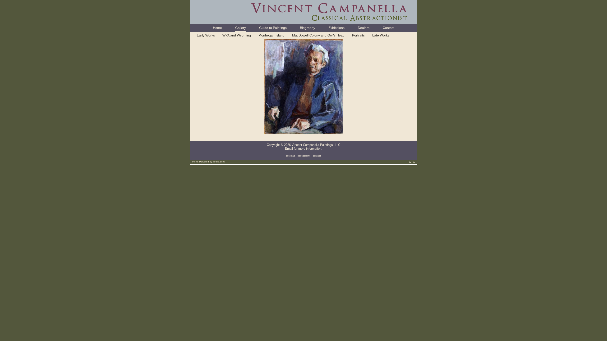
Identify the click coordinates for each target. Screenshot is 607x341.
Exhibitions (336, 28)
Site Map (290, 155)
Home (217, 28)
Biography (307, 28)
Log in (412, 162)
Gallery (240, 28)
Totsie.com (219, 161)
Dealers (363, 28)
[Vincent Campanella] (303, 12)
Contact (388, 28)
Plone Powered (200, 161)
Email (289, 148)
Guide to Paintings (273, 28)
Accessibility (304, 155)
